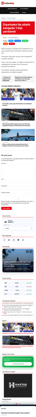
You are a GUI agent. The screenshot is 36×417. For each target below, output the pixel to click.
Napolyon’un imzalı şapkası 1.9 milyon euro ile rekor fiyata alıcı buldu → (23, 78)
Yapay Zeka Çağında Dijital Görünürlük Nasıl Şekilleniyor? (18, 315)
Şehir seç (7, 225)
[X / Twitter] (9, 240)
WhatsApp (25, 40)
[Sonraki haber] (30, 251)
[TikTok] (23, 240)
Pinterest (12, 43)
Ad (2, 179)
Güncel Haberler (12, 8)
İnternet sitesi (5, 192)
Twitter (11, 40)
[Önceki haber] (27, 251)
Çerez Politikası (14, 12)
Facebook (17, 40)
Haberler (3, 18)
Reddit (5, 43)
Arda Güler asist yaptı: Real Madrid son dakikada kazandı (18, 303)
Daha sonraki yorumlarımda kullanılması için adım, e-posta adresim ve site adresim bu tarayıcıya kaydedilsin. (18, 203)
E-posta (4, 186)
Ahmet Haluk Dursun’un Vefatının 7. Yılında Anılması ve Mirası (18, 312)
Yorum (3, 163)
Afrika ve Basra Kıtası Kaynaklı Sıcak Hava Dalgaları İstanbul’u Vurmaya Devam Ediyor (17, 309)
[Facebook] (4, 240)
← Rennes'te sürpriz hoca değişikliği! (6, 78)
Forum (24, 12)
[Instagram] (14, 240)
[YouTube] (18, 240)
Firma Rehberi (24, 8)
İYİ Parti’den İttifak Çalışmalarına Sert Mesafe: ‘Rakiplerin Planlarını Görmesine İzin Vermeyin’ (18, 306)
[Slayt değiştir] (14, 403)
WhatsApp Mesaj (18, 364)
